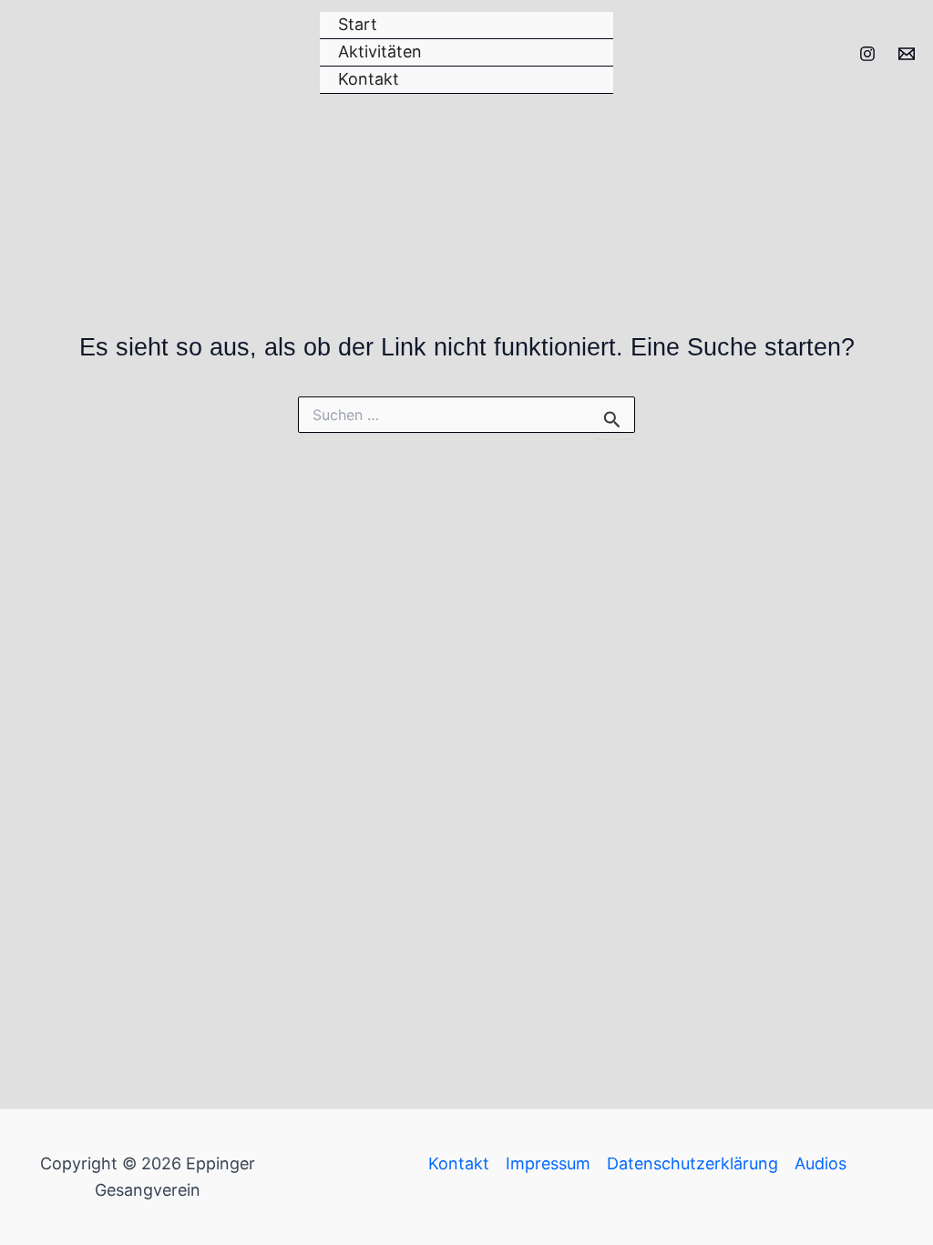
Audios (820, 1163)
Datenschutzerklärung (692, 1163)
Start (357, 24)
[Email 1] (906, 54)
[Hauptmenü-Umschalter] (893, 159)
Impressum (548, 1163)
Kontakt (368, 78)
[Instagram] (867, 54)
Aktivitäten (380, 51)
